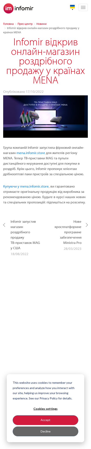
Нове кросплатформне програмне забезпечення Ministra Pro (68, 232)
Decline (46, 431)
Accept (45, 420)
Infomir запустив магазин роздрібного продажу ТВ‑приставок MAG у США (25, 234)
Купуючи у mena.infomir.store (26, 186)
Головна (8, 24)
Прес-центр (25, 24)
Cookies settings (45, 408)
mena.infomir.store (31, 152)
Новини (41, 24)
